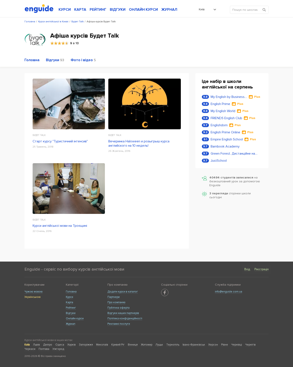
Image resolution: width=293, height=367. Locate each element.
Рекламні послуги (118, 324)
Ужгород (58, 349)
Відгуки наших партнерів (123, 313)
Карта (69, 302)
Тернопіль (172, 344)
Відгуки (71, 313)
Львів (36, 344)
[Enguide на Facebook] (164, 292)
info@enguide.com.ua (228, 291)
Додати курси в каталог (122, 291)
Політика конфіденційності (124, 318)
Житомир (146, 344)
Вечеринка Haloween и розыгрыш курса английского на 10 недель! (138, 143)
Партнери (113, 297)
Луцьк (159, 344)
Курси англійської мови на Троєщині (60, 226)
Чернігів (250, 344)
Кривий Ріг (118, 344)
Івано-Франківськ (194, 344)
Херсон (213, 344)
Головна (71, 291)
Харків (71, 344)
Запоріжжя (86, 344)
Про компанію (116, 302)
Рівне (224, 344)
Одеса (59, 344)
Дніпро (47, 344)
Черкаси (29, 349)
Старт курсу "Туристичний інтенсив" (60, 141)
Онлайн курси (75, 318)
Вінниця (133, 344)
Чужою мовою (33, 291)
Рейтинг (71, 307)
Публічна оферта (118, 307)
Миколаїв (102, 344)
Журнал (70, 324)
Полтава (44, 349)
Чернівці (236, 344)
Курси (69, 297)
